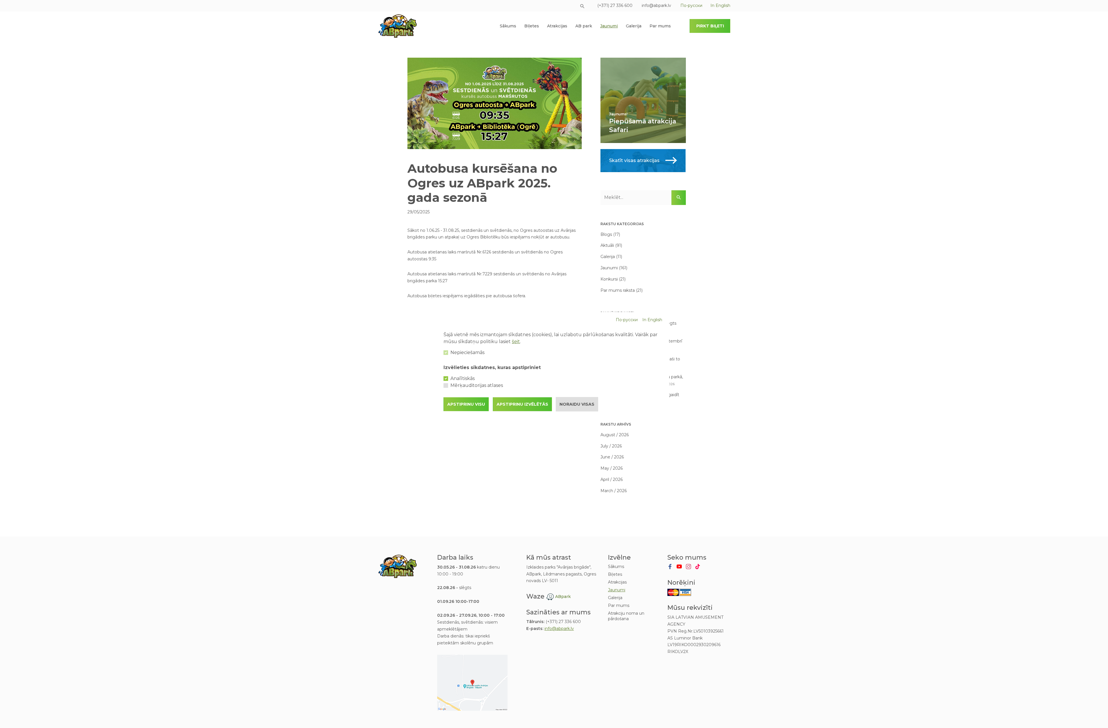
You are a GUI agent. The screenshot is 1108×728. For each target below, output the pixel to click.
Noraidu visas (576, 404)
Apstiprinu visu (466, 404)
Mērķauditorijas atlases (476, 385)
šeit (516, 341)
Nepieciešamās (467, 352)
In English (652, 319)
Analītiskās (462, 378)
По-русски (627, 319)
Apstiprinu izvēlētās (522, 404)
